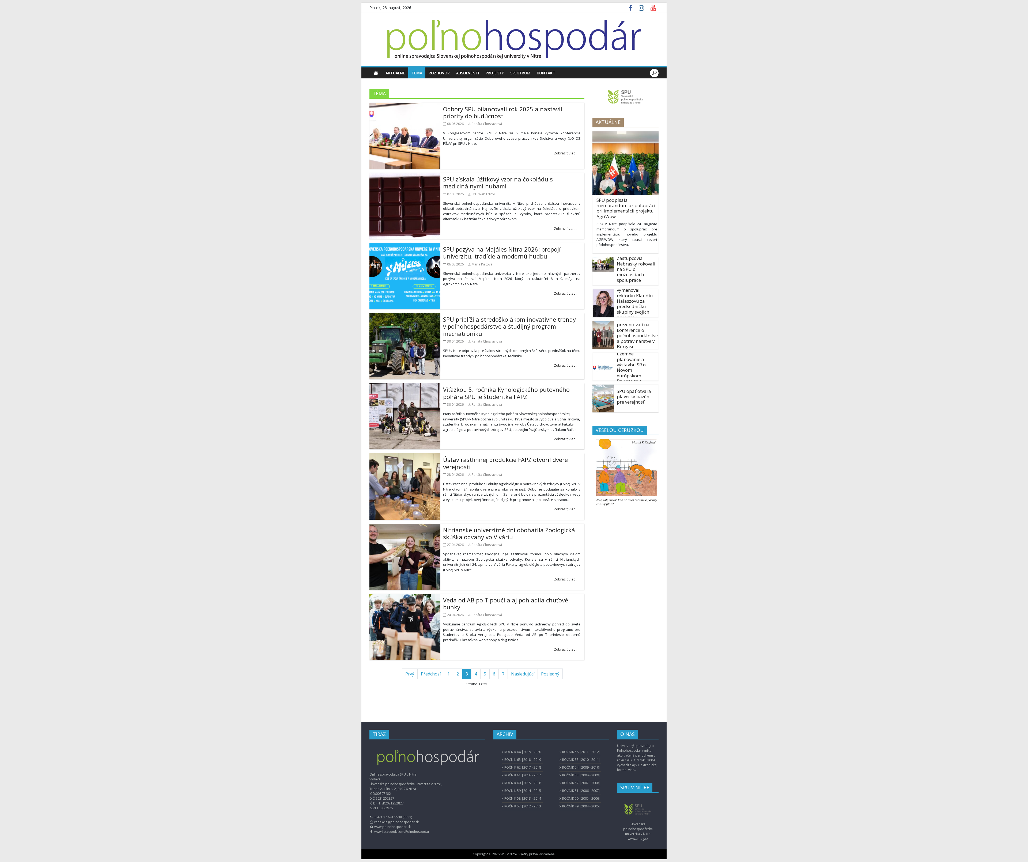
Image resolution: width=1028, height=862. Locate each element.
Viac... (632, 770)
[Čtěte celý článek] (407, 205)
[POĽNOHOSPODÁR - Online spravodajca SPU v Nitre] (375, 72)
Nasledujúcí (522, 674)
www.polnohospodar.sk (392, 827)
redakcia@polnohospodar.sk (396, 822)
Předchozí (431, 674)
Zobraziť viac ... (566, 153)
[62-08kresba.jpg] (625, 473)
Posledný (550, 674)
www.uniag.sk (638, 838)
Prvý (409, 674)
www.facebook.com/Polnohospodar (401, 831)
